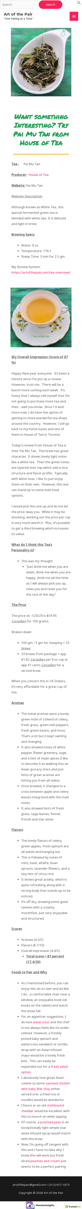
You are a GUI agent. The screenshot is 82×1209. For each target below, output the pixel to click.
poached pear (50, 1122)
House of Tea (38, 174)
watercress (41, 1022)
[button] (79, 4)
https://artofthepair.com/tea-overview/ (40, 272)
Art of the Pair (18, 14)
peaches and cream (45, 1161)
